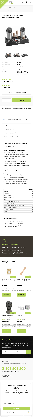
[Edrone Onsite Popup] (16, 208)
